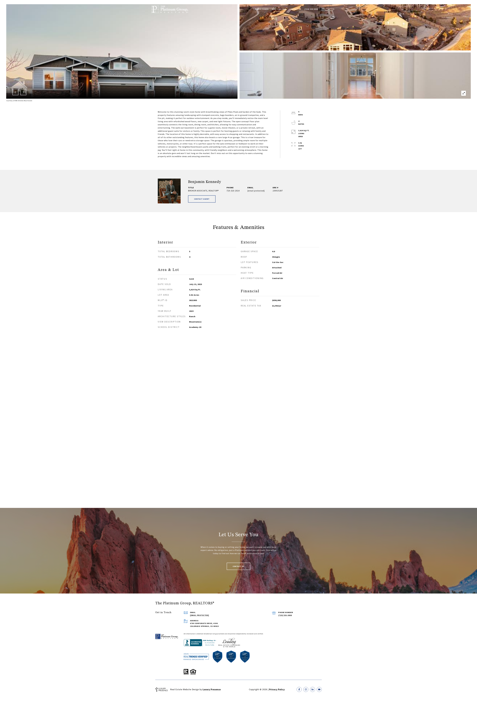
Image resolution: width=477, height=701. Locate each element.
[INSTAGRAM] (305, 689)
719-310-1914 (233, 190)
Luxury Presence (212, 689)
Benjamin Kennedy (204, 182)
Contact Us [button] (238, 566)
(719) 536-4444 (285, 615)
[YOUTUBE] (319, 689)
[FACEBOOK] (299, 689)
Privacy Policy (277, 689)
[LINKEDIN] (312, 689)
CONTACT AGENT (202, 199)
